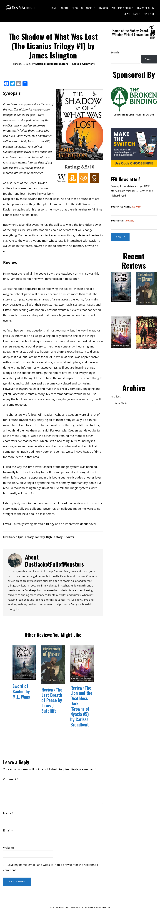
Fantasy (40, 537)
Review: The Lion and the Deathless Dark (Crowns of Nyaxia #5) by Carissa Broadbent (81, 706)
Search (115, 52)
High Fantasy (54, 537)
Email (8, 830)
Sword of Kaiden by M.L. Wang (21, 691)
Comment (10, 779)
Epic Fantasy (26, 537)
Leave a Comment (83, 64)
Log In (106, 907)
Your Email (122, 220)
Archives (116, 396)
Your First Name (126, 206)
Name (8, 813)
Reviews (69, 537)
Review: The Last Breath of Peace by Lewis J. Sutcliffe (51, 700)
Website (8, 848)
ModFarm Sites (93, 907)
